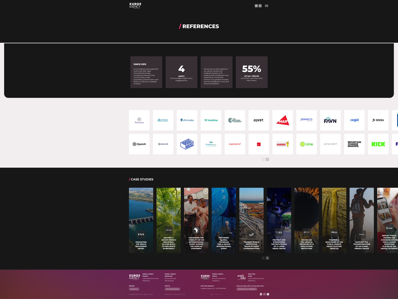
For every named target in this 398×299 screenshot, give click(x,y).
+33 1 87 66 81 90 (221, 288)
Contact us (134, 289)
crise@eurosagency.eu (208, 288)
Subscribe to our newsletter (246, 289)
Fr (260, 6)
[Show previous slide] (263, 159)
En (256, 6)
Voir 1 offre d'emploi (172, 289)
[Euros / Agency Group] (135, 6)
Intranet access (218, 294)
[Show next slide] (267, 159)
